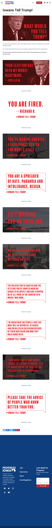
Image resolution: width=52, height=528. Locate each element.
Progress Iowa (14, 13)
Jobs (21, 468)
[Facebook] (45, 2)
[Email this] (4, 430)
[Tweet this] (11, 430)
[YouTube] (9, 492)
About (22, 476)
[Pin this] (18, 430)
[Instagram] (49, 2)
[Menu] (2, 2)
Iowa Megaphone (25, 480)
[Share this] (7, 430)
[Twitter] (47, 2)
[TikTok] (5, 492)
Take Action (24, 472)
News (21, 13)
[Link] (9, 3)
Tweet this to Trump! (26, 91)
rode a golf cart (12, 49)
